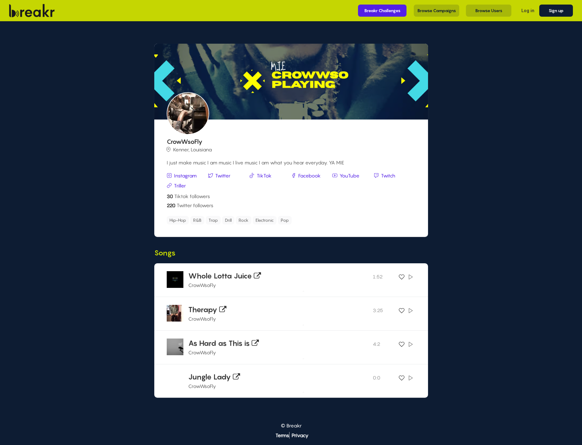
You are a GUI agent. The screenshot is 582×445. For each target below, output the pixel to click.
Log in (527, 10)
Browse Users (488, 10)
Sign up (556, 10)
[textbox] (321, 218)
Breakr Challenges (382, 10)
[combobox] (290, 220)
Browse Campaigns (436, 10)
